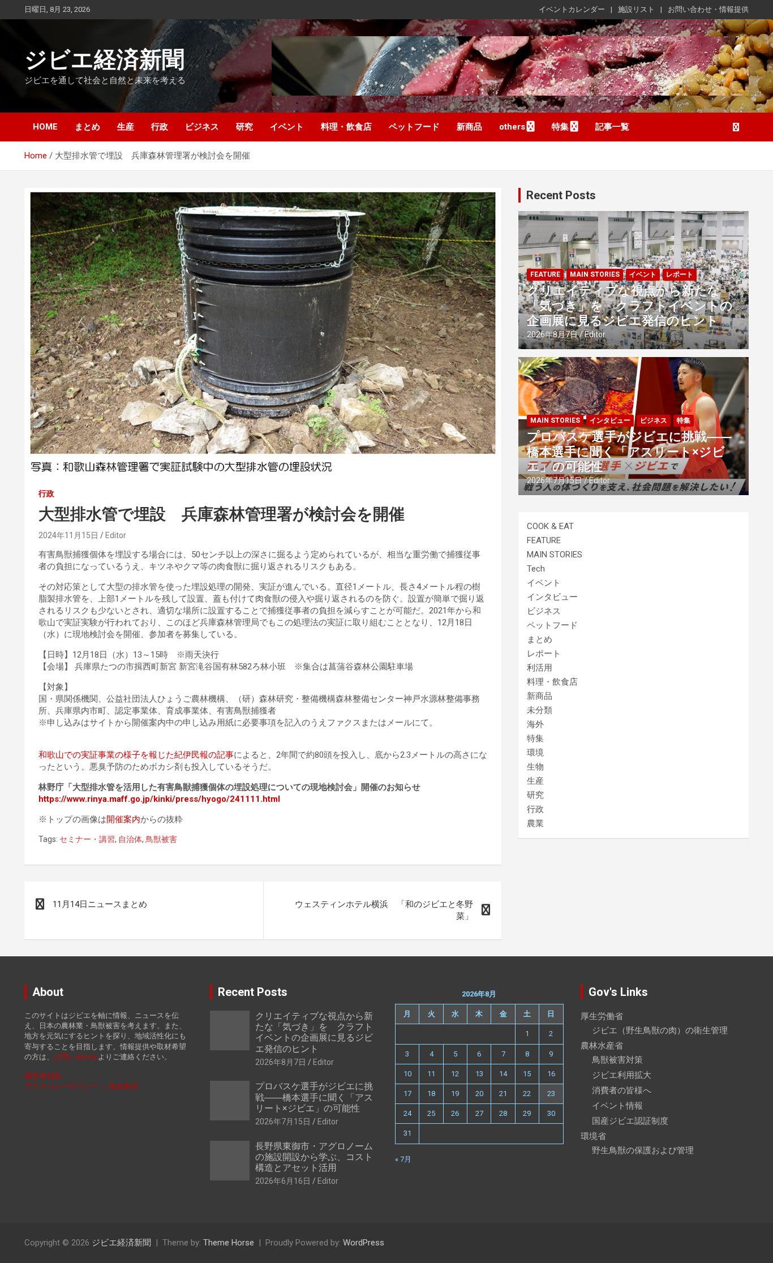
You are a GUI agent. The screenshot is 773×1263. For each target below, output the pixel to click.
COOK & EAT (550, 526)
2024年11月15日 (68, 535)
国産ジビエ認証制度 (630, 1121)
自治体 (130, 839)
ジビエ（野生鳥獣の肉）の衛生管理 (660, 1030)
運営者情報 (42, 1076)
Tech (536, 569)
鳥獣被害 (161, 839)
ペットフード (414, 127)
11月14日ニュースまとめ (100, 904)
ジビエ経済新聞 (104, 59)
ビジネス (202, 127)
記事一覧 (612, 127)
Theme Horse (228, 1243)
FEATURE (545, 274)
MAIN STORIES (595, 274)
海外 (535, 724)
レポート (679, 274)
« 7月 (403, 1159)
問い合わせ (79, 1056)
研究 (244, 127)
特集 (560, 127)
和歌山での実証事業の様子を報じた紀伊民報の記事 (136, 755)
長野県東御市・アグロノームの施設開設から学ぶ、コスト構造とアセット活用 (314, 1157)
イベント (287, 127)
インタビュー (610, 420)
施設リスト (636, 9)
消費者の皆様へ (621, 1090)
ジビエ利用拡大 (621, 1075)
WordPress (363, 1243)
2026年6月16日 (283, 1180)
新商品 (469, 127)
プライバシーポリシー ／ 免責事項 (81, 1086)
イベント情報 (617, 1106)
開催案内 (123, 819)
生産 (125, 127)
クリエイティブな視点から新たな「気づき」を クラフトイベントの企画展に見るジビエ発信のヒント (630, 305)
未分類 (539, 710)
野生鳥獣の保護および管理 (643, 1150)
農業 (535, 823)
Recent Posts (561, 195)
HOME (45, 127)
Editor (115, 535)
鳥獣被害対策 (617, 1060)
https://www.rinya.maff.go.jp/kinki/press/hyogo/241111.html (159, 799)
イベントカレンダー (572, 9)
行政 (159, 127)
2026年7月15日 (554, 480)
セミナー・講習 (87, 839)
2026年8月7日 (552, 334)
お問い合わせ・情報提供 (708, 9)
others (512, 127)
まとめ (87, 127)
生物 (535, 767)
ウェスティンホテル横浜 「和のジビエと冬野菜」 (384, 910)
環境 (535, 753)
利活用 (539, 668)
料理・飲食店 (346, 127)
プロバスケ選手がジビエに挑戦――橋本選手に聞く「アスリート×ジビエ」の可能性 (629, 451)
